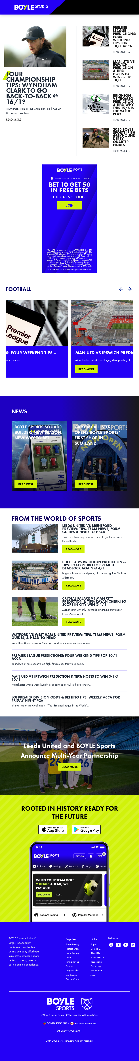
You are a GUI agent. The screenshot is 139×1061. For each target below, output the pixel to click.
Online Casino (73, 979)
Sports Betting (72, 944)
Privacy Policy (97, 957)
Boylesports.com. (66, 1040)
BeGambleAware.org (85, 1023)
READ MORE (86, 369)
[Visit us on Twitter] (118, 945)
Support (94, 944)
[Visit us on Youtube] (126, 945)
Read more (73, 549)
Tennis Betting (72, 961)
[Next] (129, 289)
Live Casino (71, 974)
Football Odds (72, 948)
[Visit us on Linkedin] (133, 945)
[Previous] (121, 289)
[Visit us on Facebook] (111, 945)
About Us (95, 953)
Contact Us (96, 948)
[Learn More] (52, 829)
